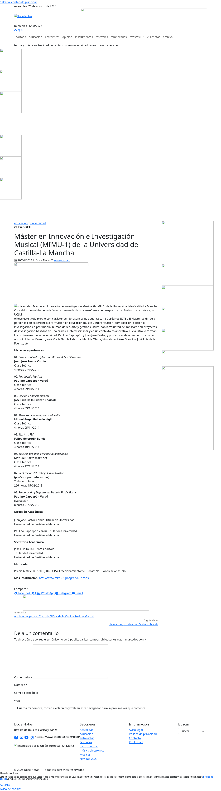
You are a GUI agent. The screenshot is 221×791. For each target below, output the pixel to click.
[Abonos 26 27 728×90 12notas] (86, 602)
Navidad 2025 (88, 759)
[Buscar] (203, 731)
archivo (168, 37)
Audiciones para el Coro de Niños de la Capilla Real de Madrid (54, 616)
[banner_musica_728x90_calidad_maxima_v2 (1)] (144, 16)
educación (35, 37)
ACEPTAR (6, 785)
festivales (102, 37)
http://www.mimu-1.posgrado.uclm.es (64, 578)
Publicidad (136, 742)
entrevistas (52, 37)
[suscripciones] (188, 358)
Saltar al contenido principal (18, 2)
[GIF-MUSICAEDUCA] (188, 242)
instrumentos (84, 37)
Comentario (23, 677)
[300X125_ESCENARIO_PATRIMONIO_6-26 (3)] (188, 339)
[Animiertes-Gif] (11, 81)
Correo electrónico (27, 693)
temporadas (119, 37)
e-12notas (153, 37)
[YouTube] (26, 737)
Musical (85, 755)
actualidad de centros (49, 45)
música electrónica (92, 750)
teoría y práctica (24, 45)
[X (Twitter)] (19, 30)
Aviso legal (136, 730)
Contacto (135, 738)
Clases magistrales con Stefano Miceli (133, 624)
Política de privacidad (143, 734)
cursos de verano (106, 45)
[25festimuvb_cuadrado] (11, 59)
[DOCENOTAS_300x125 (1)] (188, 296)
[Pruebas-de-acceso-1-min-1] (188, 408)
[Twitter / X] (21, 737)
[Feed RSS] (22, 30)
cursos (68, 45)
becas (91, 45)
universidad (80, 45)
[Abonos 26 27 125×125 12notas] (11, 102)
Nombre (20, 685)
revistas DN (137, 37)
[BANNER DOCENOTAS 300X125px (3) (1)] (188, 318)
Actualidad (87, 730)
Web (17, 701)
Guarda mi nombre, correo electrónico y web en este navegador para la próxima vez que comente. (81, 708)
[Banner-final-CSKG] (1, 124)
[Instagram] (31, 737)
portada (21, 37)
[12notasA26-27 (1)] (188, 275)
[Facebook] (16, 30)
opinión (67, 37)
